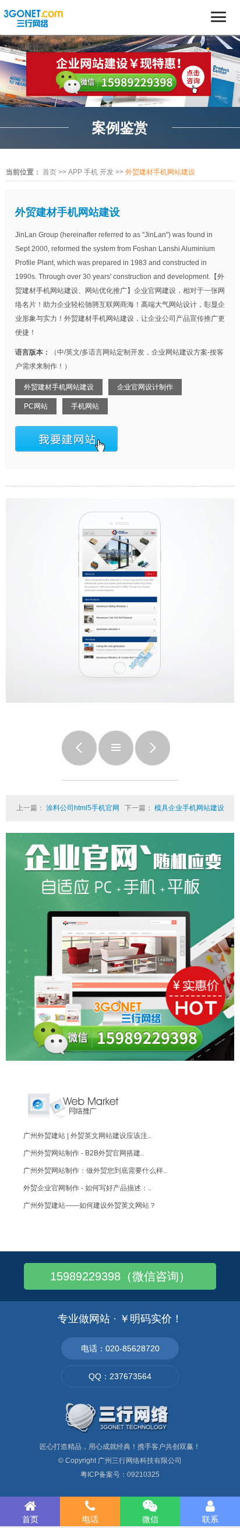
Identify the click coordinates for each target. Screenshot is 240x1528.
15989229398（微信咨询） (120, 1276)
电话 (90, 1519)
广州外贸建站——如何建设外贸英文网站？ (89, 1205)
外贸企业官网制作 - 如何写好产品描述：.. (87, 1188)
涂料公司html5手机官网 (82, 808)
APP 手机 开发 (91, 172)
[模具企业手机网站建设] (152, 763)
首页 (50, 172)
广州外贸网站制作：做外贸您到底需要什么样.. (95, 1170)
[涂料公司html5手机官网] (79, 763)
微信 (150, 1519)
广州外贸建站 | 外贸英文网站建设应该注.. (87, 1136)
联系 (210, 1519)
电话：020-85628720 (120, 1348)
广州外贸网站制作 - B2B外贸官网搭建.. (83, 1153)
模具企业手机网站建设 (189, 808)
